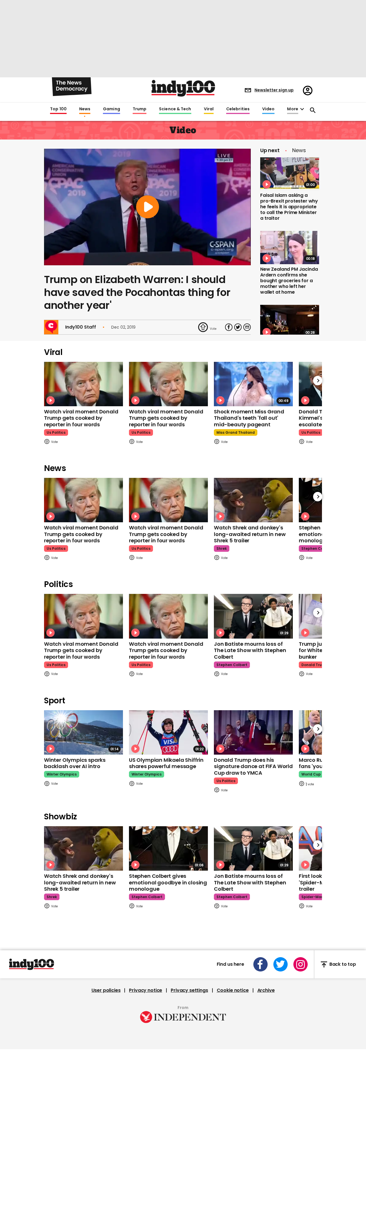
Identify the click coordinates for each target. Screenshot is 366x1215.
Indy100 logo (183, 88)
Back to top (342, 964)
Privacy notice (145, 990)
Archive (266, 990)
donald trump (314, 664)
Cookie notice (233, 990)
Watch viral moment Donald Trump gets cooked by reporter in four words (81, 418)
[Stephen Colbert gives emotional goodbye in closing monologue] (168, 848)
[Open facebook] (260, 964)
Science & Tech (175, 109)
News (84, 109)
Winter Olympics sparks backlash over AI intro (75, 763)
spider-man (312, 896)
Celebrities (238, 109)
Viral (209, 109)
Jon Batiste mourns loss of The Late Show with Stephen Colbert (250, 650)
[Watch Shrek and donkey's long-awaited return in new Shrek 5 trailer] (253, 500)
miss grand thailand (235, 432)
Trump (139, 109)
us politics (56, 432)
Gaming (111, 109)
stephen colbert (316, 548)
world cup (311, 774)
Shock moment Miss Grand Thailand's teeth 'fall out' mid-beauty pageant (249, 418)
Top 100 (58, 109)
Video (268, 109)
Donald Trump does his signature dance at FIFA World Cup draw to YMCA (253, 766)
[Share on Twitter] (238, 327)
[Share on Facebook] (228, 327)
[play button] (147, 207)
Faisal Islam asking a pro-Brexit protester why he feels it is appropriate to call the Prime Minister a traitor (289, 206)
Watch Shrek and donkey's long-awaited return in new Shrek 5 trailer (249, 534)
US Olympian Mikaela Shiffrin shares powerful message (166, 763)
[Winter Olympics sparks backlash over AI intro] (83, 732)
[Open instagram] (300, 964)
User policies (106, 990)
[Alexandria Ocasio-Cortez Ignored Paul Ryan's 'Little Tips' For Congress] (289, 321)
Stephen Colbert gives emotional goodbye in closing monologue (168, 882)
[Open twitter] (280, 964)
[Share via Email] (247, 327)
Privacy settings (189, 990)
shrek (221, 548)
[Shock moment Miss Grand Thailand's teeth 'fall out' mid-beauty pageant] (253, 384)
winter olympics (62, 774)
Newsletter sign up (274, 90)
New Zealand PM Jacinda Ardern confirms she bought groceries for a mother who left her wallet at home (289, 280)
